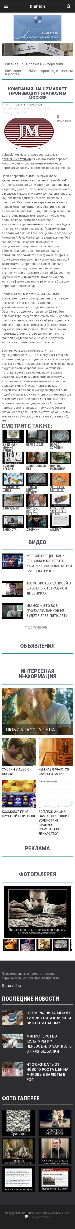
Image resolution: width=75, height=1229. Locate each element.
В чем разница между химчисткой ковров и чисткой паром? (48, 1018)
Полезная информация (29, 104)
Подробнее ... (37, 627)
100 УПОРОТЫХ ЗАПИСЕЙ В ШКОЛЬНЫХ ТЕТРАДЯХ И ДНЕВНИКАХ (48, 588)
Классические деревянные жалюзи (42, 202)
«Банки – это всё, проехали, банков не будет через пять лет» (46, 611)
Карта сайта (11, 986)
